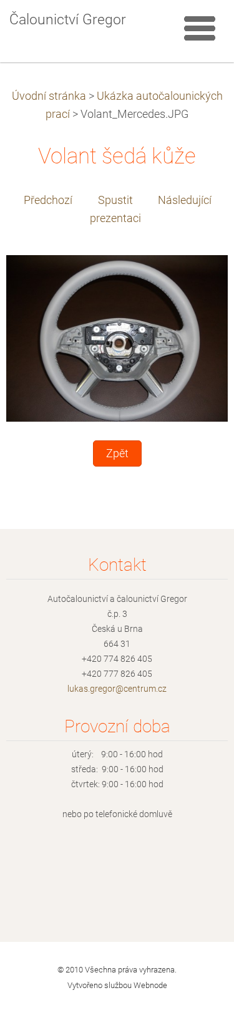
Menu (199, 28)
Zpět (117, 453)
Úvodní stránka (49, 96)
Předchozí (48, 200)
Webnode (150, 985)
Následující (185, 200)
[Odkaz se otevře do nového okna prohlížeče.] (117, 337)
